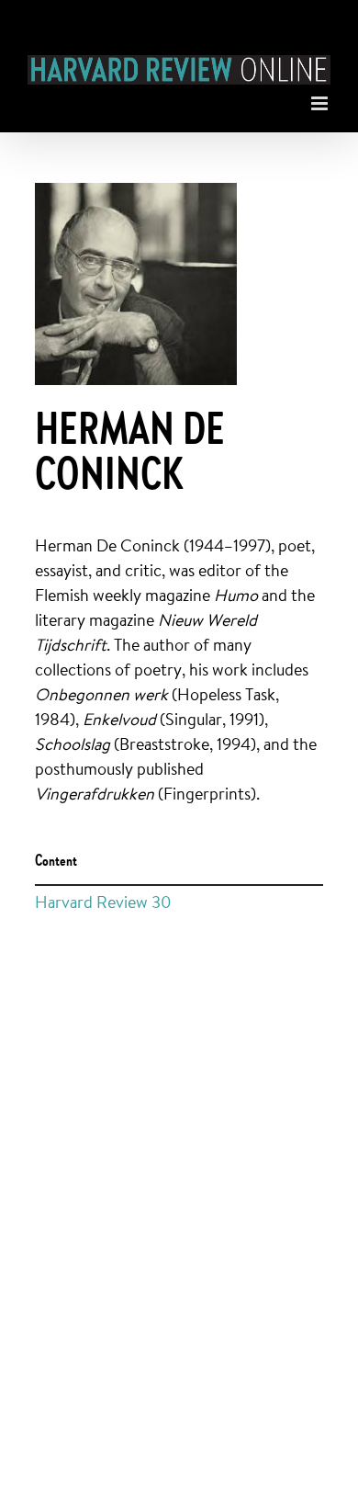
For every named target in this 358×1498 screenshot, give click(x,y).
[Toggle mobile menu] (320, 99)
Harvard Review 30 (103, 902)
